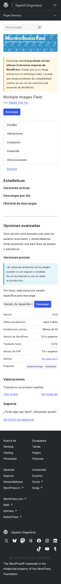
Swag (37, 488)
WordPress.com (14, 499)
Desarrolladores (13, 481)
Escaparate (39, 440)
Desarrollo (13, 151)
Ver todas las (49, 394)
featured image (35, 366)
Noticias (8, 446)
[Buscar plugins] (39, 27)
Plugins (36, 452)
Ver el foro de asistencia (18, 419)
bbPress (10, 511)
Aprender (9, 469)
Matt (8, 505)
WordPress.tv (13, 488)
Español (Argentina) (23, 532)
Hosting (8, 452)
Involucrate (39, 469)
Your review (10, 394)
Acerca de (9, 440)
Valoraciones (15, 133)
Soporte (12, 169)
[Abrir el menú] (55, 5)
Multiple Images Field (22, 97)
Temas (36, 446)
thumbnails (50, 366)
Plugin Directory (12, 15)
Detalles (12, 125)
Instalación (14, 142)
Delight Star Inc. (19, 102)
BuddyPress (12, 517)
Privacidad (10, 458)
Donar (37, 481)
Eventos (37, 475)
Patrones (38, 458)
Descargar (12, 111)
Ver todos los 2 (50, 358)
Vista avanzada (16, 160)
